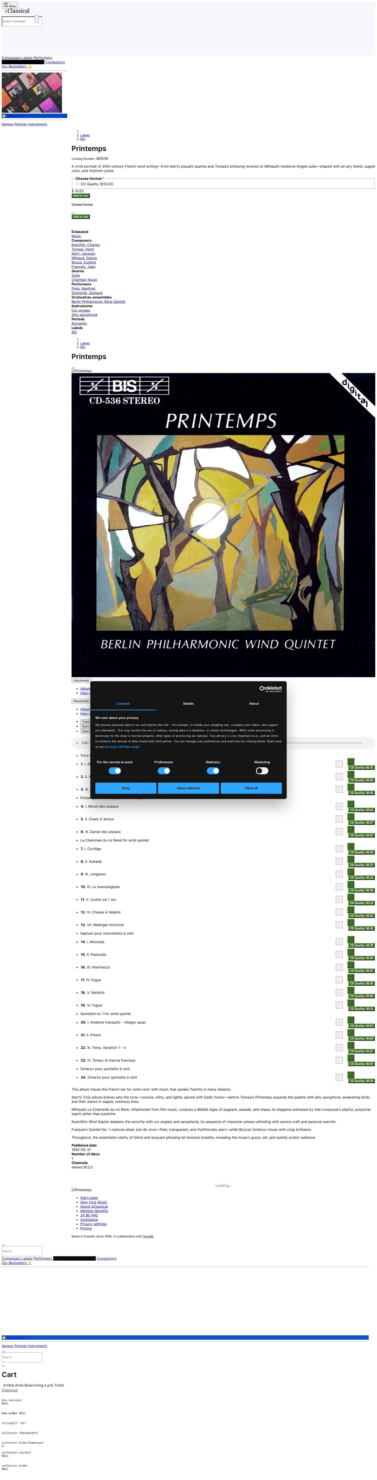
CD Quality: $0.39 (361, 945)
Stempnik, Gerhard (87, 293)
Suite (76, 275)
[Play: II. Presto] (339, 1034)
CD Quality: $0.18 (361, 877)
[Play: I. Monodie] (339, 941)
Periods (20, 124)
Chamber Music (84, 280)
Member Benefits (94, 1211)
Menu (12, 6)
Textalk (148, 1236)
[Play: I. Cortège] (339, 848)
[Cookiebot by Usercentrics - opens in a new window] (263, 689)
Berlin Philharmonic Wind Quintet (98, 301)
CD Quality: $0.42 (361, 793)
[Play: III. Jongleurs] (339, 874)
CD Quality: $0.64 (361, 1063)
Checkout (10, 1390)
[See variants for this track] (350, 761)
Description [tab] (89, 726)
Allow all (251, 788)
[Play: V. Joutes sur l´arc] (339, 899)
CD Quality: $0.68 (361, 1038)
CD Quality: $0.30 (361, 852)
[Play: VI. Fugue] (339, 1005)
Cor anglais (81, 310)
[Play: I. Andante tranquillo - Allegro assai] (339, 1022)
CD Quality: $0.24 (361, 810)
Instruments (37, 124)
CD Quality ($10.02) (97, 184)
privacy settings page (122, 746)
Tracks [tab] (86, 721)
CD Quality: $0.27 (361, 822)
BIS (82, 139)
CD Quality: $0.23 (361, 1008)
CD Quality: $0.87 (361, 835)
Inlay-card (88, 693)
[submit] (34, 1358)
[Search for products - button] (36, 19)
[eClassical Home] (37, 12)
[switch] (164, 770)
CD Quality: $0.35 (361, 767)
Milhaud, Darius (84, 258)
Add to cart (80, 195)
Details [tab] (188, 703)
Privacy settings (93, 1224)
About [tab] (254, 703)
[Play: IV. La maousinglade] (339, 886)
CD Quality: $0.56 (361, 996)
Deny (126, 788)
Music (76, 236)
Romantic (79, 323)
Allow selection (188, 788)
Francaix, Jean (83, 266)
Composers (11, 58)
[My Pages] (9, 49)
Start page (89, 1197)
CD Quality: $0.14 (361, 903)
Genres (7, 124)
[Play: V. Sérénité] (339, 992)
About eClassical (94, 1206)
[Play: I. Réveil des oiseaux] (339, 806)
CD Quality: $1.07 (361, 1051)
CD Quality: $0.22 (361, 915)
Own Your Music (93, 1202)
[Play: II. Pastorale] (339, 954)
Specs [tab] (86, 731)
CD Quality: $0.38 (361, 890)
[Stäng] (73, 213)
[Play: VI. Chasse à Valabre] (339, 912)
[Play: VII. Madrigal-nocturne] (339, 924)
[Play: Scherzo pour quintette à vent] (339, 1077)
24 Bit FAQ (89, 1215)
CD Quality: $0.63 (361, 1025)
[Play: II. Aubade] (339, 861)
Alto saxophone (85, 314)
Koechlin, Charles (86, 245)
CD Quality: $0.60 (361, 958)
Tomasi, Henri (83, 249)
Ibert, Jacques (83, 253)
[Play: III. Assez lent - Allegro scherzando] (339, 789)
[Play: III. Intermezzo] (339, 967)
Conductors (55, 62)
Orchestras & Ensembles (23, 62)
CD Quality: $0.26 (361, 780)
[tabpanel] (223, 910)
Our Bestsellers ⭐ (17, 66)
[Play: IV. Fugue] (339, 979)
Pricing (86, 1228)
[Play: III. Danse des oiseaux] (339, 831)
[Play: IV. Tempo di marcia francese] (339, 1060)
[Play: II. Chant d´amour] (339, 818)
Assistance (89, 1219)
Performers (43, 58)
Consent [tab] (123, 703)
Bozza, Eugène (84, 262)
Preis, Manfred (83, 288)
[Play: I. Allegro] (339, 763)
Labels (27, 58)
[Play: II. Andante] (339, 776)
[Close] (73, 367)
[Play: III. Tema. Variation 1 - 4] (339, 1047)
